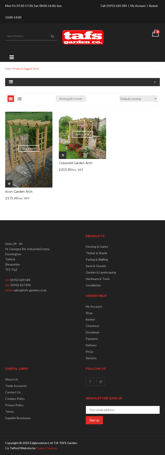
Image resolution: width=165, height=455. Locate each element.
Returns (91, 358)
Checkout (92, 326)
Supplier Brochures (18, 418)
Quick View (29, 148)
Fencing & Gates (97, 246)
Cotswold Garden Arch (75, 163)
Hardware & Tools (98, 279)
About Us (11, 379)
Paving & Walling (97, 259)
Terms (9, 411)
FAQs (89, 351)
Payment (92, 338)
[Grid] (11, 98)
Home (8, 68)
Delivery (91, 345)
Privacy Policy (14, 405)
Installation (93, 285)
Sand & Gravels (96, 266)
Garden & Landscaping (101, 272)
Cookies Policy (15, 398)
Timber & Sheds (96, 253)
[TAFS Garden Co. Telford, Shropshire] (82, 37)
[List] (19, 98)
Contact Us (13, 392)
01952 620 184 (117, 6)
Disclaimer (92, 332)
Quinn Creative (46, 448)
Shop (89, 313)
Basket (153, 6)
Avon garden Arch (18, 192)
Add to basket (9, 184)
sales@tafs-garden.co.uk (29, 290)
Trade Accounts (16, 386)
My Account (137, 6)
